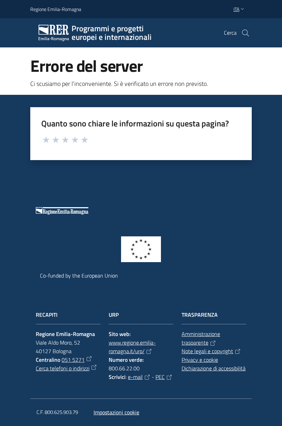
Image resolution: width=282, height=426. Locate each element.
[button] (245, 33)
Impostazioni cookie (116, 412)
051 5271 (73, 360)
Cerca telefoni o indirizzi (62, 368)
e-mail (135, 377)
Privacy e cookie (200, 360)
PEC (160, 377)
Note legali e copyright (207, 351)
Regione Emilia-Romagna (55, 9)
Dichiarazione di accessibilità (214, 368)
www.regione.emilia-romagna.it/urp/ (132, 346)
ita (236, 9)
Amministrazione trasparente (201, 338)
